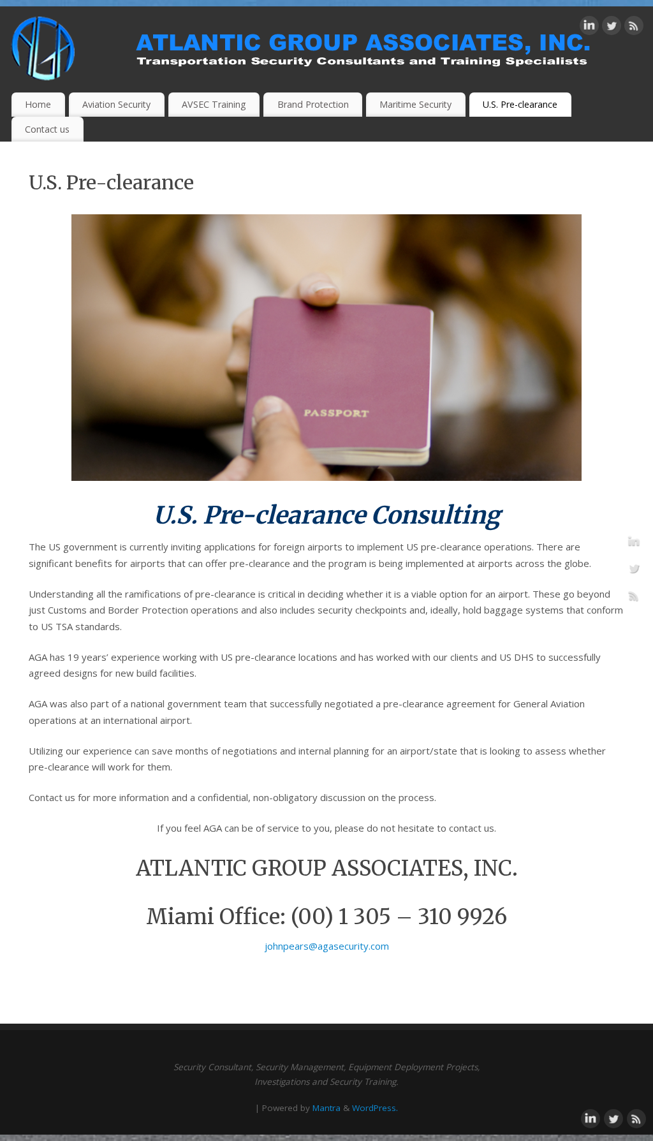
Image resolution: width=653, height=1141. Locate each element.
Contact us (47, 129)
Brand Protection (313, 104)
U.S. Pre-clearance (520, 104)
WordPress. (375, 1108)
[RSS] (633, 28)
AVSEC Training (214, 104)
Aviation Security (116, 104)
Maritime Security (415, 104)
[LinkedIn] (589, 28)
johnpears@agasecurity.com (327, 945)
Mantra (326, 1108)
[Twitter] (611, 28)
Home (38, 104)
